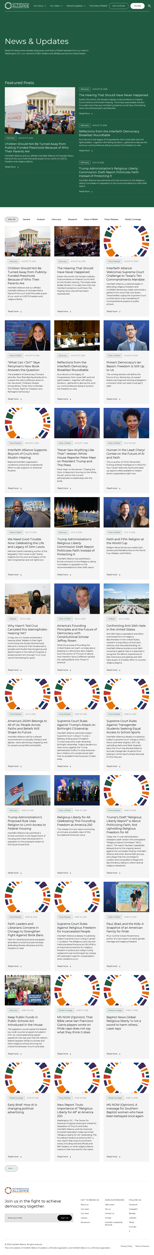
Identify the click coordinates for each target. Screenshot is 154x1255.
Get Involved (118, 6)
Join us (108, 1209)
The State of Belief (98, 6)
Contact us (109, 1213)
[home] (17, 6)
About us (84, 1205)
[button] (40, 6)
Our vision (85, 1209)
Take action (110, 1205)
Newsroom (85, 1222)
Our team (85, 1213)
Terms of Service (142, 1246)
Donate (137, 6)
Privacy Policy (126, 1246)
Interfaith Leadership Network (113, 1223)
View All (11, 219)
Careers (84, 1218)
